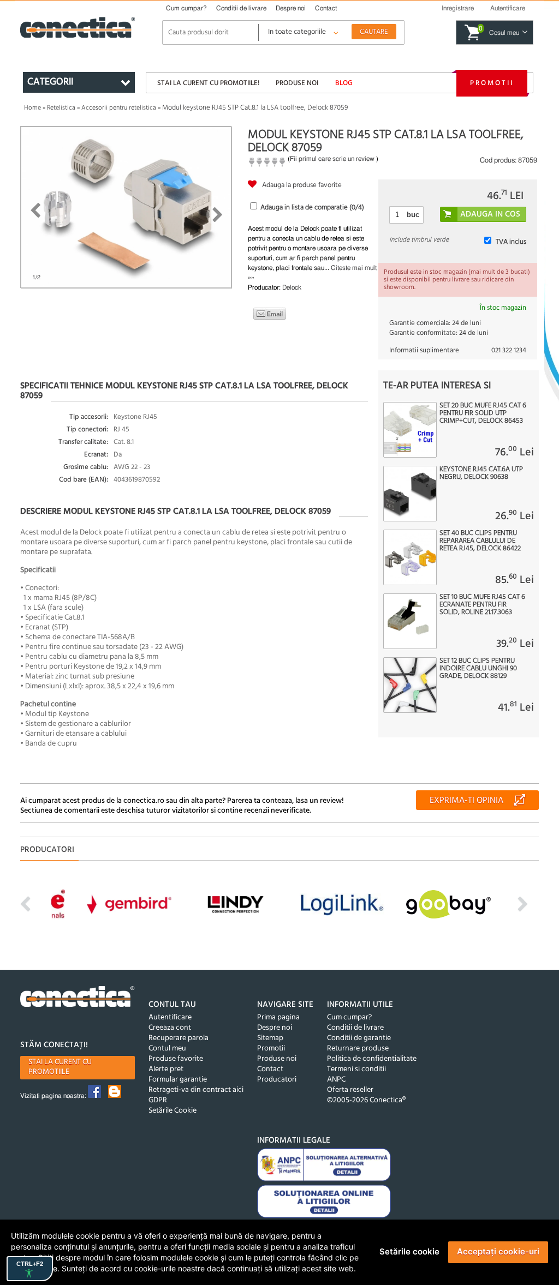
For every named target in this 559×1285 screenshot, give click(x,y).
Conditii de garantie (359, 1038)
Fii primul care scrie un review (332, 158)
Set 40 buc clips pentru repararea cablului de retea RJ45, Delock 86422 (480, 541)
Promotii (492, 83)
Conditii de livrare (241, 8)
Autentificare (170, 1017)
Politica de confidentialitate (372, 1059)
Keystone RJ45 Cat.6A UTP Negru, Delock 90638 (481, 473)
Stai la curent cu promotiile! (208, 83)
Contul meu (167, 1048)
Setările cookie (409, 1251)
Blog (344, 83)
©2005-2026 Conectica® (366, 1100)
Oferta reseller (350, 1090)
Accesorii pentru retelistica (118, 108)
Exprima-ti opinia (466, 801)
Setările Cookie (172, 1110)
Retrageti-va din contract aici (195, 1090)
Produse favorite (175, 1059)
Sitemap (270, 1038)
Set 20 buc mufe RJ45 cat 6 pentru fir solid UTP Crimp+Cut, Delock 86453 (482, 413)
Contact (326, 8)
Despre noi (291, 8)
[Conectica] (77, 998)
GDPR (157, 1100)
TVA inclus (511, 242)
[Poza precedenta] (35, 210)
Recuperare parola (178, 1038)
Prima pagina (278, 1017)
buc (413, 215)
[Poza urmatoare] (217, 215)
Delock (291, 287)
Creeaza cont (169, 1028)
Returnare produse (358, 1048)
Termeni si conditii (356, 1069)
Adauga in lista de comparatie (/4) (312, 207)
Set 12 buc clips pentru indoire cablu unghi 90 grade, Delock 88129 (478, 668)
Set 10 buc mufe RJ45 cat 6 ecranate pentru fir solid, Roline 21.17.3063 (482, 604)
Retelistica (61, 108)
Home (32, 108)
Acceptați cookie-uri (498, 1251)
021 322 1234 (508, 350)
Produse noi (297, 83)
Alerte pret (165, 1069)
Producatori (276, 1079)
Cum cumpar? (186, 8)
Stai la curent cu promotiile (60, 1067)
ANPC (336, 1079)
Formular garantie (177, 1079)
